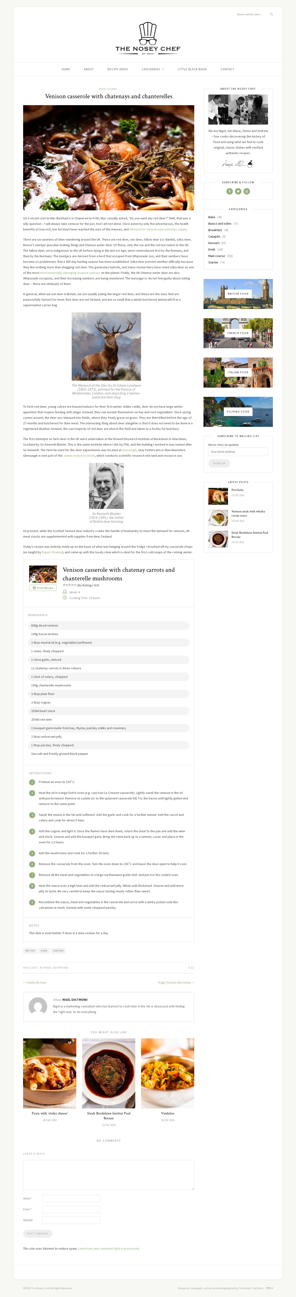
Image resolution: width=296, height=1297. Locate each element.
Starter (213, 262)
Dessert (213, 243)
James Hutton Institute (79, 455)
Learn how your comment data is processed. (109, 1248)
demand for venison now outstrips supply (158, 229)
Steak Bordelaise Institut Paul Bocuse (108, 1116)
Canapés (214, 236)
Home (66, 69)
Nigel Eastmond (56, 967)
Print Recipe (45, 588)
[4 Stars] (72, 585)
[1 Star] (64, 585)
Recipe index (118, 69)
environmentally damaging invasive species (70, 273)
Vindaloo (167, 1113)
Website (28, 1220)
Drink (211, 249)
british (30, 950)
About (89, 69)
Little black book (192, 69)
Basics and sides (219, 223)
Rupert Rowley (52, 552)
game (44, 950)
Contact (227, 69)
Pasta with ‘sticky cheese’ (50, 1113)
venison (58, 950)
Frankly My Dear (36, 983)
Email (27, 1209)
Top (268, 1288)
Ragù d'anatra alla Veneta (175, 983)
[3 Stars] (69, 585)
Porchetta (237, 490)
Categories (151, 69)
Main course (108, 89)
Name (27, 1198)
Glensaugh (129, 450)
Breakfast (215, 230)
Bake (211, 217)
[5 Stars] (75, 585)
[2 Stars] (66, 585)
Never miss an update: (223, 445)
